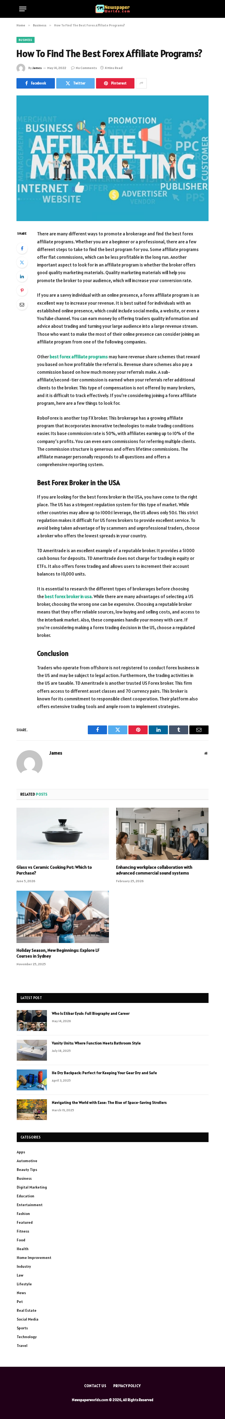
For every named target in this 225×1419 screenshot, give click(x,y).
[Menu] (22, 9)
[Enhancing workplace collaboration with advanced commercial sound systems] (162, 834)
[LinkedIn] (21, 276)
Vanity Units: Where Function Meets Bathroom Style (96, 1043)
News (21, 1292)
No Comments (86, 68)
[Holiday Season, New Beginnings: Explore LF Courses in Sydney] (62, 917)
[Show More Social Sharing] (141, 83)
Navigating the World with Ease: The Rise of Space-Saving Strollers (109, 1102)
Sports (22, 1328)
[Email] (21, 304)
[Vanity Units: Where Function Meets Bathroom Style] (32, 1050)
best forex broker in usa (68, 596)
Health (23, 1248)
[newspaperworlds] (112, 9)
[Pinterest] (21, 290)
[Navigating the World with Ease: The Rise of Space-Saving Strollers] (32, 1109)
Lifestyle (24, 1284)
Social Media (27, 1319)
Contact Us (95, 1386)
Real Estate (26, 1310)
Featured (25, 1222)
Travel (22, 1345)
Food (21, 1240)
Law (20, 1275)
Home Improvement (34, 1257)
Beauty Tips (27, 1169)
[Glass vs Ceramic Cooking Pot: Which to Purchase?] (62, 834)
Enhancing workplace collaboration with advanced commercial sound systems (154, 870)
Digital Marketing (32, 1187)
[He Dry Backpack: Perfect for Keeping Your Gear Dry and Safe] (32, 1079)
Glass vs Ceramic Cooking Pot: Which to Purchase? (54, 870)
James (37, 68)
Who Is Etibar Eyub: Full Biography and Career (91, 1013)
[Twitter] (21, 262)
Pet (20, 1301)
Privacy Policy (127, 1386)
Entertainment (30, 1204)
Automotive (27, 1160)
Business (25, 40)
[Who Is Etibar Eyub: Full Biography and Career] (32, 1020)
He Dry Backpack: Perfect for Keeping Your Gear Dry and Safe (104, 1072)
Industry (24, 1266)
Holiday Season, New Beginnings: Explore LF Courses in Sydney (58, 953)
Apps (21, 1152)
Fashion (23, 1213)
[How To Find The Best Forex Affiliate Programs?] (112, 158)
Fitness (23, 1231)
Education (25, 1196)
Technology (27, 1336)
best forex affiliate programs (79, 357)
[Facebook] (21, 248)
